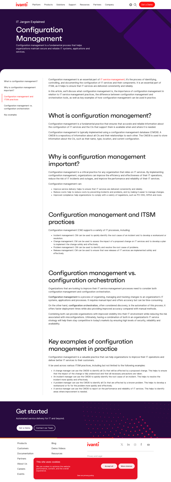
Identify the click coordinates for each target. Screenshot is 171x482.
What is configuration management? (21, 81)
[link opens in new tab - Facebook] (141, 445)
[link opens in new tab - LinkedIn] (128, 445)
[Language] (130, 4)
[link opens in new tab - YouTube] (148, 445)
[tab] (36, 5)
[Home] (22, 4)
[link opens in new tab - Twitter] (122, 445)
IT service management (112, 79)
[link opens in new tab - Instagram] (135, 445)
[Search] (135, 4)
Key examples (10, 114)
